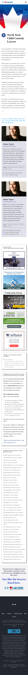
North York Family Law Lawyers (13, 172)
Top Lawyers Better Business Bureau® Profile (17, 621)
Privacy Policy (6, 620)
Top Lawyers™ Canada (17, 664)
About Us (9, 613)
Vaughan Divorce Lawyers (12, 234)
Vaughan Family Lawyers (11, 174)
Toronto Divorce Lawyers (12, 232)
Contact (14, 616)
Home (3, 613)
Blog (25, 613)
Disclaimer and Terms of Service (16, 620)
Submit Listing (18, 613)
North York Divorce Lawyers (13, 230)
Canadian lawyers (6, 638)
